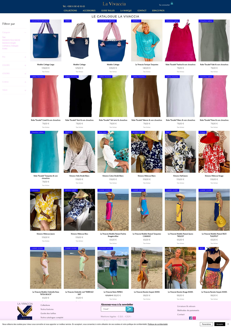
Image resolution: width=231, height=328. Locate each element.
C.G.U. (121, 316)
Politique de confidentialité (158, 324)
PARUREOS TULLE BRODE (11, 40)
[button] (172, 3)
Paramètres (206, 324)
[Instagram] (194, 318)
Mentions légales (108, 316)
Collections (45, 305)
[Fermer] (228, 324)
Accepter (219, 324)
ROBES (4, 49)
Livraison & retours (186, 306)
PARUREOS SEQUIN (9, 43)
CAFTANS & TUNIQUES (10, 46)
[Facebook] (190, 318)
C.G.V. (128, 316)
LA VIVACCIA (25, 303)
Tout (3, 37)
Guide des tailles (48, 313)
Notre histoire (47, 309)
